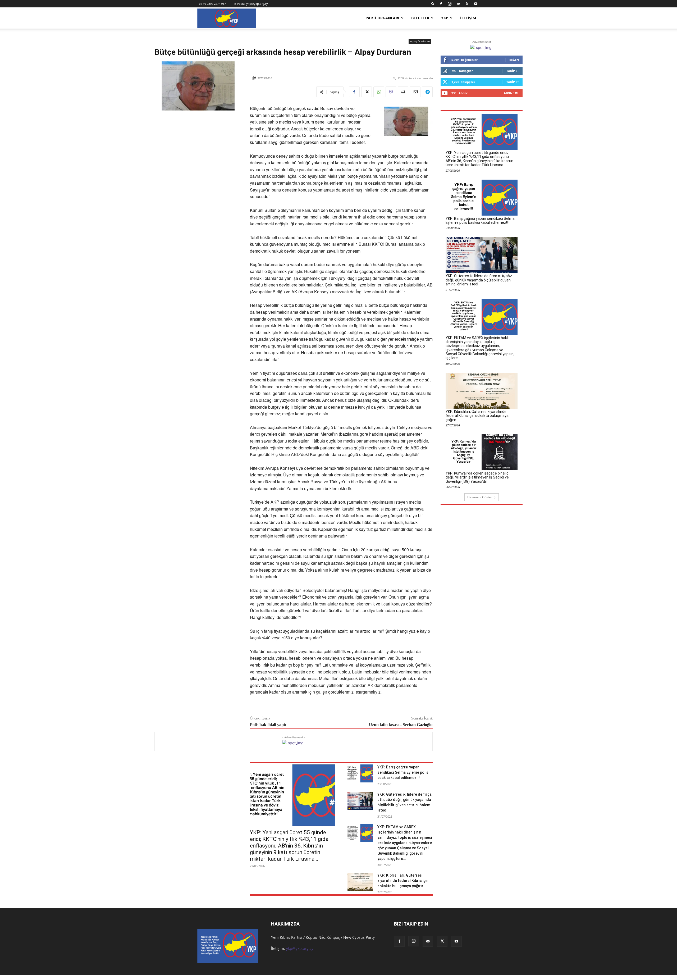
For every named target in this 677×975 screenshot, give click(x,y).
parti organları (382, 17)
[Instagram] (450, 3)
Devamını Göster (479, 497)
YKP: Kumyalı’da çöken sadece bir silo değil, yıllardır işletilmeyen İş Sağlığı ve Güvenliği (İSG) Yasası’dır (477, 477)
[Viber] (391, 91)
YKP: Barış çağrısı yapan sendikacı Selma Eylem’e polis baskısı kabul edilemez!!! (402, 772)
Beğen (514, 60)
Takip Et (512, 71)
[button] (433, 4)
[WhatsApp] (378, 91)
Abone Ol (511, 93)
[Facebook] (441, 3)
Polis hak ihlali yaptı (268, 724)
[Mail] (458, 3)
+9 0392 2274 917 (214, 4)
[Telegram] (427, 91)
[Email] (415, 91)
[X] (467, 3)
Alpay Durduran (420, 41)
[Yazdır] (403, 91)
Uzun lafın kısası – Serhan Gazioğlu (401, 724)
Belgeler (420, 17)
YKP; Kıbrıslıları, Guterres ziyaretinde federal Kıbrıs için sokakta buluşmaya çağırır (402, 880)
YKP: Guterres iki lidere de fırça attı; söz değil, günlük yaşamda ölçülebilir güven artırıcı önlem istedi (479, 280)
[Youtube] (476, 3)
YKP (444, 17)
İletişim (468, 17)
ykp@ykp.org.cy (257, 4)
